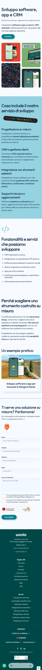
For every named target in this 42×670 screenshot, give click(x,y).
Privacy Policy (20, 497)
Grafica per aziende (21, 604)
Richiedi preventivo (21, 576)
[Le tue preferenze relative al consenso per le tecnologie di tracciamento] (38, 668)
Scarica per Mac (28, 642)
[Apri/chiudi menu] (30, 666)
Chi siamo (21, 563)
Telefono (4, 457)
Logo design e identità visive (21, 601)
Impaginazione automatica (21, 607)
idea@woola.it (21, 545)
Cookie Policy (15, 663)
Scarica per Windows (12, 642)
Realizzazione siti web (21, 621)
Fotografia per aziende (21, 614)
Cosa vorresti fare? (7, 477)
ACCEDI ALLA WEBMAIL (20, 633)
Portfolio (21, 570)
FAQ (21, 586)
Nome (3, 437)
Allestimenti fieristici (21, 611)
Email (3, 467)
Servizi (21, 566)
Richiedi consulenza (21, 580)
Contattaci (8, 36)
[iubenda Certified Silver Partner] (21, 657)
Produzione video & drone (21, 617)
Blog (21, 583)
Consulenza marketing (21, 598)
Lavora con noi (21, 573)
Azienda (3, 448)
